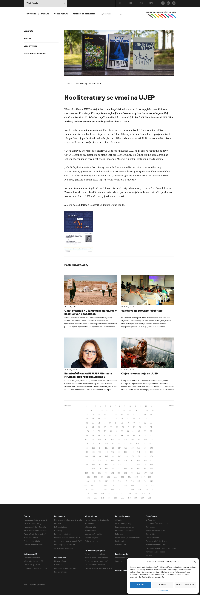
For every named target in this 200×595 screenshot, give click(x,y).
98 (145, 435)
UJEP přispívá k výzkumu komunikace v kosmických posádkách (90, 312)
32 (110, 414)
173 (132, 464)
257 (122, 498)
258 (129, 498)
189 (93, 473)
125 (106, 448)
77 (93, 431)
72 (134, 427)
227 (132, 485)
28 (88, 414)
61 (139, 423)
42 (99, 419)
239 (139, 489)
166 (86, 464)
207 (142, 477)
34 (122, 414)
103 (106, 439)
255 (109, 498)
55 (105, 423)
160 (119, 460)
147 (106, 456)
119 (137, 444)
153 (145, 456)
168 (100, 464)
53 (93, 423)
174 (138, 464)
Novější (67, 406)
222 (98, 485)
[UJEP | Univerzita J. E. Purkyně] (161, 16)
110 (152, 439)
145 (93, 456)
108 (139, 439)
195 (132, 473)
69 (117, 427)
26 (147, 410)
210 (94, 481)
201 (102, 477)
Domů (69, 84)
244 (102, 494)
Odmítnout (163, 585)
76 (88, 431)
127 (119, 448)
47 (128, 419)
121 (150, 444)
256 (115, 498)
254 (102, 498)
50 (146, 419)
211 (100, 481)
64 (87, 427)
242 (88, 494)
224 (112, 485)
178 (93, 469)
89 (93, 435)
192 (112, 473)
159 (112, 460)
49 (140, 419)
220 (85, 485)
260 (142, 498)
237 (125, 489)
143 (151, 452)
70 (123, 427)
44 (110, 419)
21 (118, 410)
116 (119, 444)
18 (102, 410)
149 (119, 456)
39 (151, 414)
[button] (194, 562)
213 (113, 481)
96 (134, 435)
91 (104, 435)
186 (145, 469)
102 (99, 439)
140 (132, 452)
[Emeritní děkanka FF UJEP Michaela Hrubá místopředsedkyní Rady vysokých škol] (90, 353)
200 (95, 477)
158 (106, 460)
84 (134, 431)
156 (93, 460)
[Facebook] (163, 3)
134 (93, 452)
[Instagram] (168, 3)
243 (95, 494)
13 (146, 406)
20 (113, 410)
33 (116, 414)
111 (88, 444)
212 (106, 481)
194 (125, 473)
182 (119, 469)
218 (145, 481)
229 (145, 485)
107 (132, 439)
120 (143, 444)
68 (111, 427)
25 (141, 410)
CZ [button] (120, 3)
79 (105, 431)
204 (122, 477)
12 (140, 406)
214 (119, 481)
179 (100, 469)
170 (113, 464)
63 (151, 423)
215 (125, 481)
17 (96, 410)
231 (85, 489)
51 (151, 419)
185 (138, 469)
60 (134, 423)
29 (93, 414)
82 (122, 431)
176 (151, 464)
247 (122, 494)
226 (125, 485)
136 (106, 452)
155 (86, 460)
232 (92, 489)
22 (124, 410)
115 (113, 444)
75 (151, 427)
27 (153, 410)
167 (93, 464)
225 (119, 485)
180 (106, 469)
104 (112, 439)
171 (119, 464)
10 (130, 406)
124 (100, 448)
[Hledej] (121, 14)
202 (108, 477)
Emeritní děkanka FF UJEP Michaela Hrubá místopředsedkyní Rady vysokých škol (88, 377)
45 (116, 419)
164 (145, 460)
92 (110, 435)
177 (87, 469)
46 (122, 419)
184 (132, 469)
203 (115, 477)
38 (145, 414)
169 (106, 464)
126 (113, 448)
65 (93, 427)
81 (116, 431)
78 (99, 431)
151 (132, 456)
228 (139, 485)
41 (93, 419)
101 (93, 439)
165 (151, 460)
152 (139, 456)
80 (111, 431)
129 (132, 448)
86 (145, 431)
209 (87, 481)
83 (128, 431)
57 (116, 423)
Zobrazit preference (185, 585)
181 (113, 469)
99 (151, 435)
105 (119, 439)
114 (106, 444)
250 (143, 494)
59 (128, 423)
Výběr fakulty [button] (32, 3)
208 (149, 477)
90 (99, 435)
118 (131, 444)
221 (92, 485)
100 (86, 439)
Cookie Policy (163, 590)
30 (99, 414)
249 (136, 494)
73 (140, 427)
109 (145, 439)
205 (129, 477)
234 (105, 489)
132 (151, 448)
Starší (171, 406)
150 (126, 456)
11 (135, 406)
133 (87, 452)
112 (94, 444)
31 (105, 414)
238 (132, 489)
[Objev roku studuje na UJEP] (147, 353)
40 (87, 419)
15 (85, 410)
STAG (151, 3)
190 (99, 473)
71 (128, 427)
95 (128, 435)
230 (152, 485)
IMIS (141, 3)
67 (105, 427)
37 (139, 414)
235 (112, 489)
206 (136, 477)
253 (95, 498)
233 (98, 489)
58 (122, 423)
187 (151, 469)
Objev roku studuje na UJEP (139, 373)
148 (113, 456)
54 (99, 423)
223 (105, 485)
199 (88, 477)
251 (150, 494)
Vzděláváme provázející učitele (142, 310)
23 (130, 410)
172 (125, 464)
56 (110, 423)
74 (145, 427)
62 (145, 423)
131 (145, 448)
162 (132, 460)
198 (151, 473)
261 (149, 498)
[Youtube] (174, 3)
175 (145, 464)
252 (88, 498)
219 (151, 481)
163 (138, 460)
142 (145, 452)
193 (119, 473)
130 (138, 448)
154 (151, 456)
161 (125, 460)
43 (105, 419)
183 (125, 469)
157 (99, 460)
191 (106, 473)
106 (125, 439)
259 (135, 498)
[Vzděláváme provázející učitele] (147, 290)
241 (152, 489)
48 (134, 419)
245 (109, 494)
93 (116, 435)
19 (107, 410)
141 (138, 452)
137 (112, 452)
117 (125, 444)
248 (129, 494)
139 (125, 452)
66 (99, 427)
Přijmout (140, 585)
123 (93, 448)
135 (100, 452)
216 (132, 481)
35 (128, 414)
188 (86, 473)
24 (136, 410)
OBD (131, 3)
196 (138, 473)
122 (87, 448)
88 (87, 435)
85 (139, 431)
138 (119, 452)
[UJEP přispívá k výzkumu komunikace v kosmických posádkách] (90, 290)
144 (86, 456)
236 (119, 489)
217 (138, 481)
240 (146, 489)
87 (151, 431)
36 (134, 414)
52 (87, 423)
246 (116, 494)
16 (91, 410)
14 (151, 406)
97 (140, 435)
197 (145, 473)
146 (100, 456)
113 (100, 444)
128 (125, 448)
